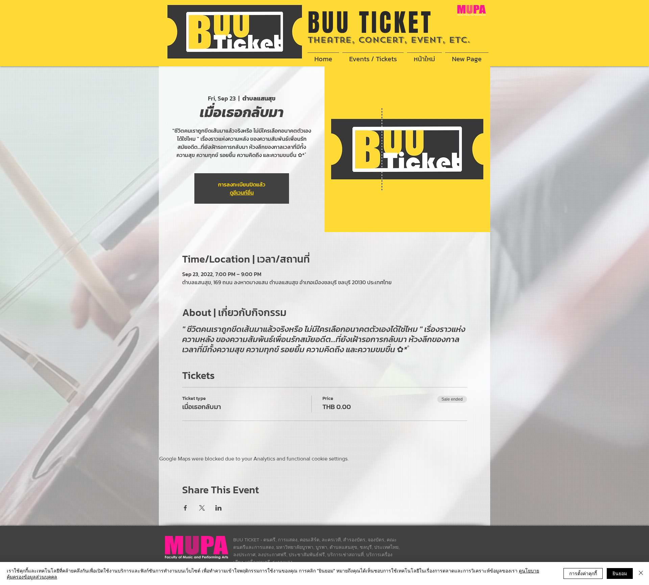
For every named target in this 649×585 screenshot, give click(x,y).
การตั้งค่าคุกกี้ (583, 573)
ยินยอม (619, 573)
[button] (373, 55)
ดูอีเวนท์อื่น (242, 192)
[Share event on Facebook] (185, 508)
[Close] (641, 573)
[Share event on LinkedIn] (218, 508)
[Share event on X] (202, 508)
